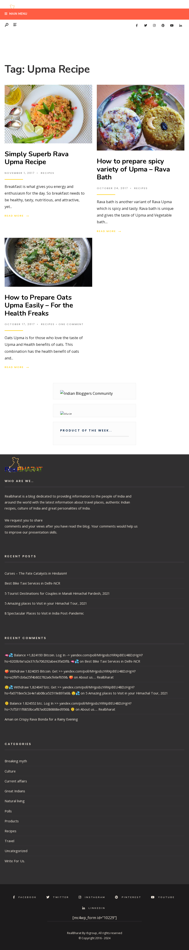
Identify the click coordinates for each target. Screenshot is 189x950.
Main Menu (17, 14)
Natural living (15, 801)
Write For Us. (15, 861)
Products (12, 821)
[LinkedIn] (180, 25)
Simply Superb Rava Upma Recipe (37, 158)
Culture (10, 771)
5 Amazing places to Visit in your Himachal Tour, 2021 (46, 603)
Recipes (47, 173)
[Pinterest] (163, 25)
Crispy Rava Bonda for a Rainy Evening (48, 719)
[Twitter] (145, 25)
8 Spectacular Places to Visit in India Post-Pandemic (44, 613)
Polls (8, 811)
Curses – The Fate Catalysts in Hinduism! (36, 573)
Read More (17, 216)
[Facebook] (136, 25)
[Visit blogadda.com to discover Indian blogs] (94, 413)
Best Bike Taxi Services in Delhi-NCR (32, 583)
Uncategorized (16, 850)
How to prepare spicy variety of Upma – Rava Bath (133, 169)
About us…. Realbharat (96, 677)
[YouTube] (171, 25)
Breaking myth (16, 761)
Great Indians (15, 791)
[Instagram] (154, 25)
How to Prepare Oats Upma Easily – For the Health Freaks (39, 305)
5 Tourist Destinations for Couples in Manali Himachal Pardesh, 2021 (57, 593)
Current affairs (16, 781)
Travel (9, 840)
